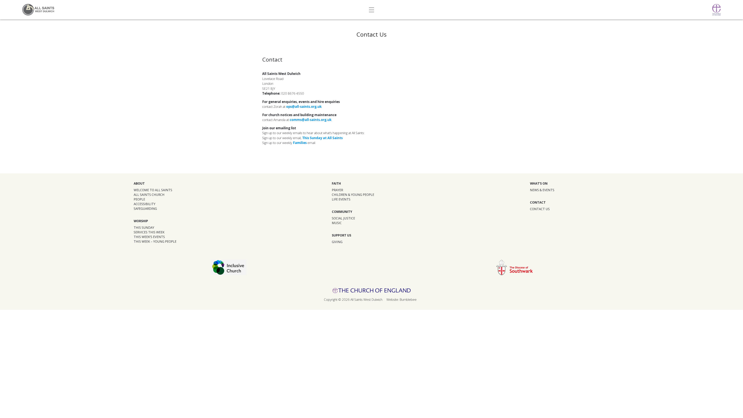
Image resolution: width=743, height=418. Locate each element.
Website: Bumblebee (401, 299)
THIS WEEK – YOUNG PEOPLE (155, 241)
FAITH (336, 183)
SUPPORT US (341, 235)
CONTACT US (540, 209)
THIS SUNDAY (144, 227)
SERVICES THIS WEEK (149, 232)
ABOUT (139, 183)
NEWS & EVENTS (542, 190)
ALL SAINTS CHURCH (149, 195)
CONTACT (538, 202)
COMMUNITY (342, 212)
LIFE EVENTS (341, 199)
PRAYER (337, 190)
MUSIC (337, 223)
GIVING (337, 242)
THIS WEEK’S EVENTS (149, 237)
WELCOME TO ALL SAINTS (153, 190)
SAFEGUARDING (145, 208)
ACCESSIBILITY (144, 204)
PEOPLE (139, 199)
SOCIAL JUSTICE (343, 218)
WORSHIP (141, 221)
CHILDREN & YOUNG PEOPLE (353, 195)
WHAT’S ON (539, 183)
